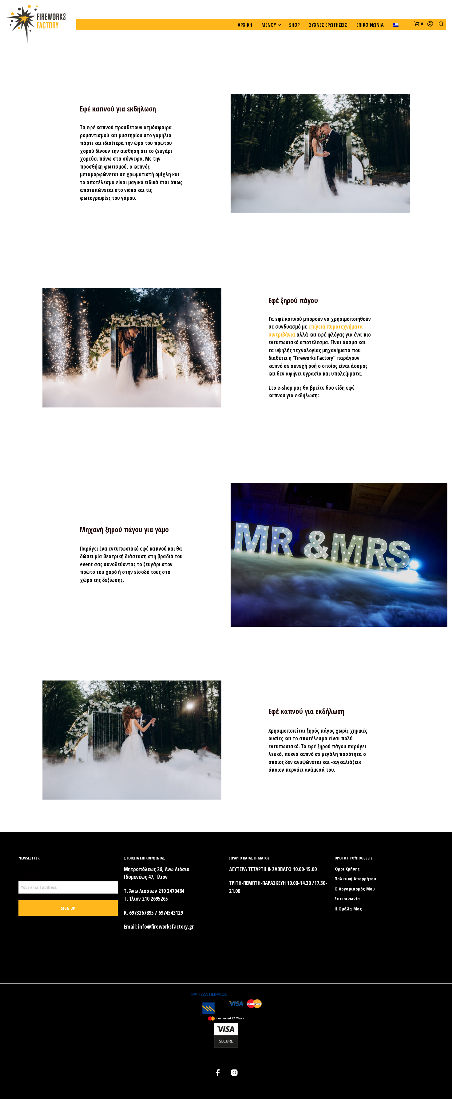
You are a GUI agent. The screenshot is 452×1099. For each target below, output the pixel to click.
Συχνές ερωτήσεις (328, 24)
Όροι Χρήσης (347, 869)
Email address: (31, 877)
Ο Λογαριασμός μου (355, 889)
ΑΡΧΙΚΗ (245, 24)
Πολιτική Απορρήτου (355, 878)
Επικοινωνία (370, 24)
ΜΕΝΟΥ (268, 24)
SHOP (294, 24)
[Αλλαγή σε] (395, 25)
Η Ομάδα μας (348, 909)
